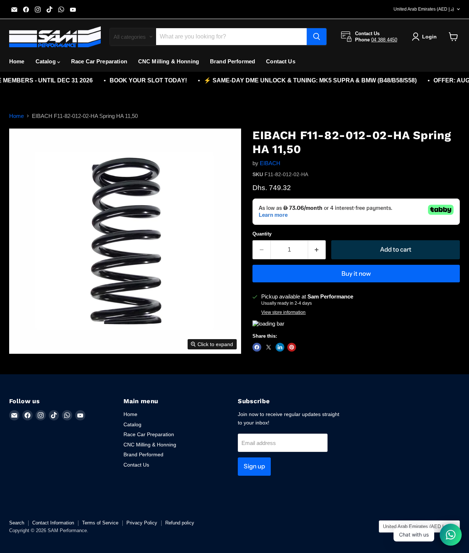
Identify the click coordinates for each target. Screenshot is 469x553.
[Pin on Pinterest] (291, 347)
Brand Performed (232, 61)
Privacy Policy (141, 523)
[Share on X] (268, 347)
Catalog (46, 61)
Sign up (254, 466)
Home (17, 61)
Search (16, 523)
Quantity (262, 234)
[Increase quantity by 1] (317, 249)
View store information (283, 312)
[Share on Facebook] (256, 347)
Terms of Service (100, 523)
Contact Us (280, 61)
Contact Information (53, 523)
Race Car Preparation (99, 61)
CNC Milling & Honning (168, 61)
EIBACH (270, 163)
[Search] (316, 36)
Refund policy (179, 523)
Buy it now (356, 273)
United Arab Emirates (424, 9)
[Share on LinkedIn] (280, 347)
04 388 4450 (384, 39)
